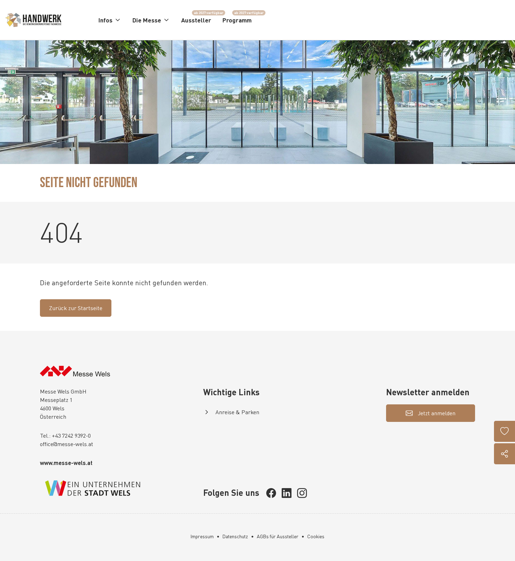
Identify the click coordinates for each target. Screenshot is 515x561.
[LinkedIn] (286, 493)
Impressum (202, 536)
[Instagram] (302, 493)
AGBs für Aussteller (277, 536)
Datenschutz (235, 536)
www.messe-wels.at (66, 462)
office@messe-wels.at (66, 443)
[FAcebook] (271, 493)
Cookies (315, 536)
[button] (110, 20)
